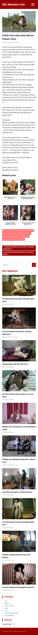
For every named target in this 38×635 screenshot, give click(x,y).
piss (22, 236)
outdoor (14, 236)
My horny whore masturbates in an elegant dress (18, 253)
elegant (5, 233)
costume (24, 230)
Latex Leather (9, 606)
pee (19, 236)
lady (9, 236)
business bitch (17, 230)
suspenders (21, 239)
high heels (28, 233)
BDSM (4, 337)
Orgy (6, 608)
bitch (4, 230)
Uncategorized (9, 615)
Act (6, 601)
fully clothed (16, 233)
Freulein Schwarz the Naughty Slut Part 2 (18, 587)
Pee (3, 42)
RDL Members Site (13, 4)
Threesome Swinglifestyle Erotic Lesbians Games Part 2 (18, 248)
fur (22, 233)
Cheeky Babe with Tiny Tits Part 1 (15, 364)
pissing (27, 236)
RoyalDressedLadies (12, 42)
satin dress (6, 239)
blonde (9, 230)
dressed (31, 230)
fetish (10, 233)
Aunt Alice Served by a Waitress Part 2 (17, 492)
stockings (13, 239)
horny (4, 236)
